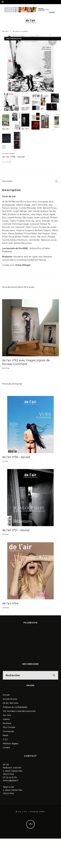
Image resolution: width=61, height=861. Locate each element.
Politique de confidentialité (15, 707)
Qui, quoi (7, 715)
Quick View (31, 328)
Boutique (7, 723)
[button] (52, 41)
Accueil (6, 695)
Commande (8, 731)
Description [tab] (7, 181)
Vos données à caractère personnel (19, 711)
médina (6, 719)
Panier (5, 735)
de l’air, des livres (10, 703)
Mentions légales (10, 743)
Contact (6, 747)
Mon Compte (9, 727)
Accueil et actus (10, 699)
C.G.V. (5, 739)
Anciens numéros (8, 153)
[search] (54, 675)
